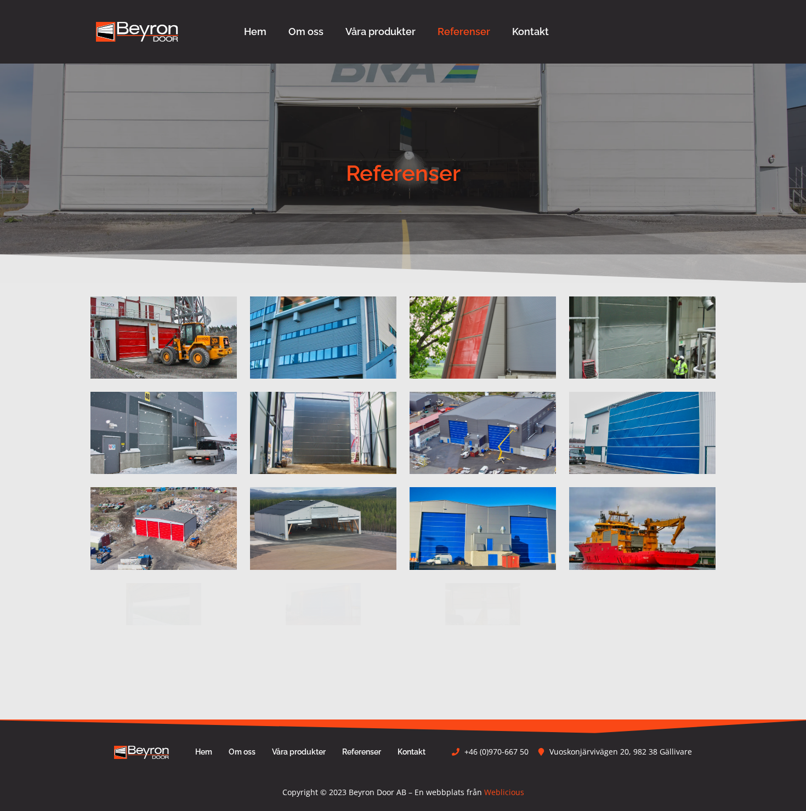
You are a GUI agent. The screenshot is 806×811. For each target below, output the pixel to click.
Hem (255, 31)
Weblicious (504, 792)
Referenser (464, 31)
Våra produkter (380, 31)
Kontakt (530, 31)
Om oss (305, 31)
